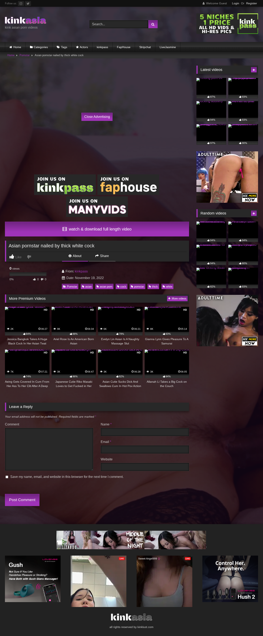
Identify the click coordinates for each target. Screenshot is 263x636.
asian (88, 286)
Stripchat (145, 47)
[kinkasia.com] (25, 21)
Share (104, 256)
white (169, 286)
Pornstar (25, 55)
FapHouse (123, 47)
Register (251, 3)
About (76, 256)
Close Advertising (97, 116)
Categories (41, 47)
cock (123, 286)
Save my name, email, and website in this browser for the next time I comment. (66, 476)
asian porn (106, 286)
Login (235, 3)
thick (155, 286)
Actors (84, 47)
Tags (64, 47)
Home (17, 47)
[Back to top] (250, 624)
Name (106, 424)
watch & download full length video (100, 229)
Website (107, 459)
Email (106, 442)
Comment (12, 424)
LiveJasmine (168, 47)
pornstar (139, 286)
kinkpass (102, 47)
